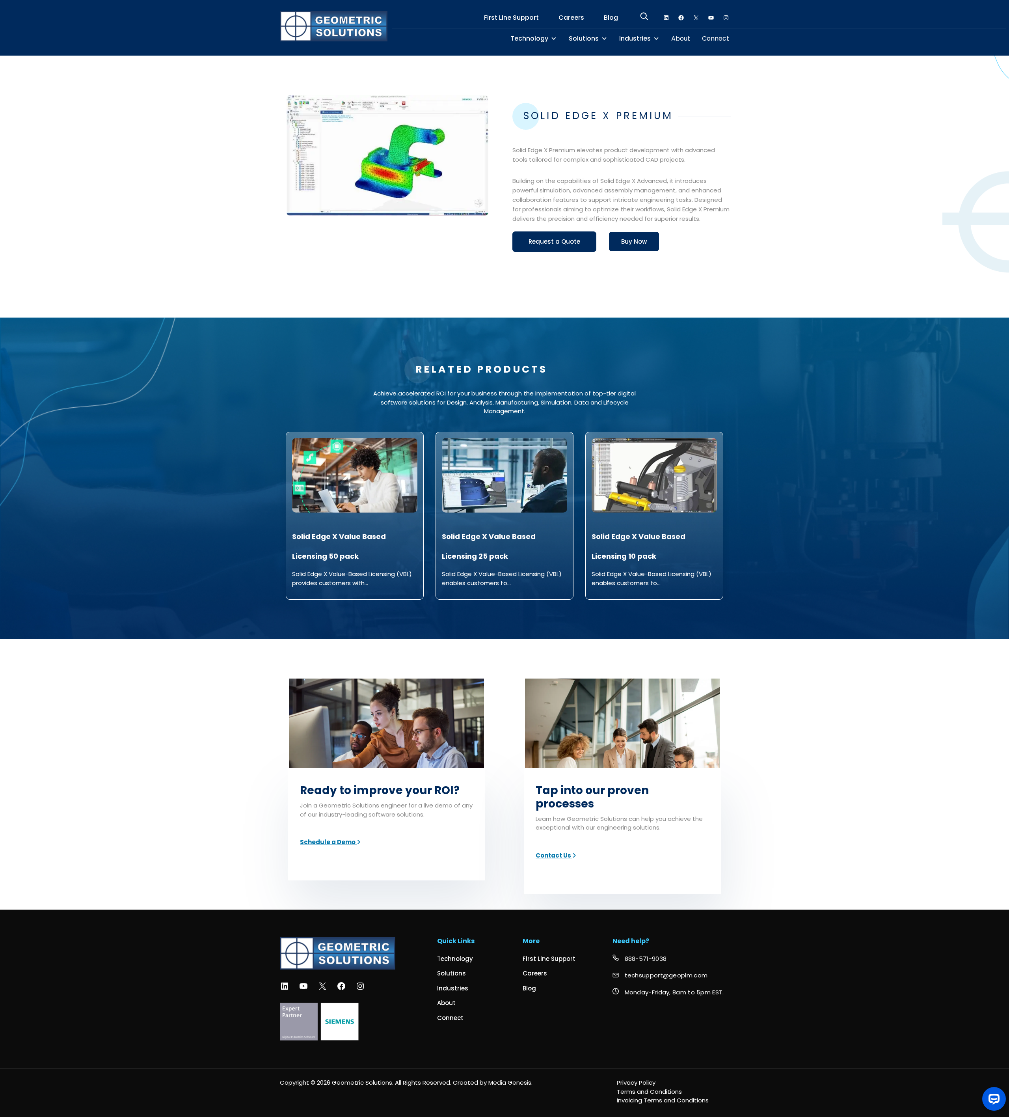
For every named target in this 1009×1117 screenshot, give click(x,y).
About (680, 39)
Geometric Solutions (362, 1082)
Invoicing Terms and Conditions (663, 1100)
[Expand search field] (644, 18)
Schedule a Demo (328, 842)
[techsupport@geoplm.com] (660, 975)
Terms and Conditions (649, 1091)
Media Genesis (509, 1082)
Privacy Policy (636, 1082)
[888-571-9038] (639, 959)
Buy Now (634, 241)
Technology (529, 39)
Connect (715, 39)
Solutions (584, 39)
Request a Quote (554, 241)
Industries (635, 39)
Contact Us (554, 855)
